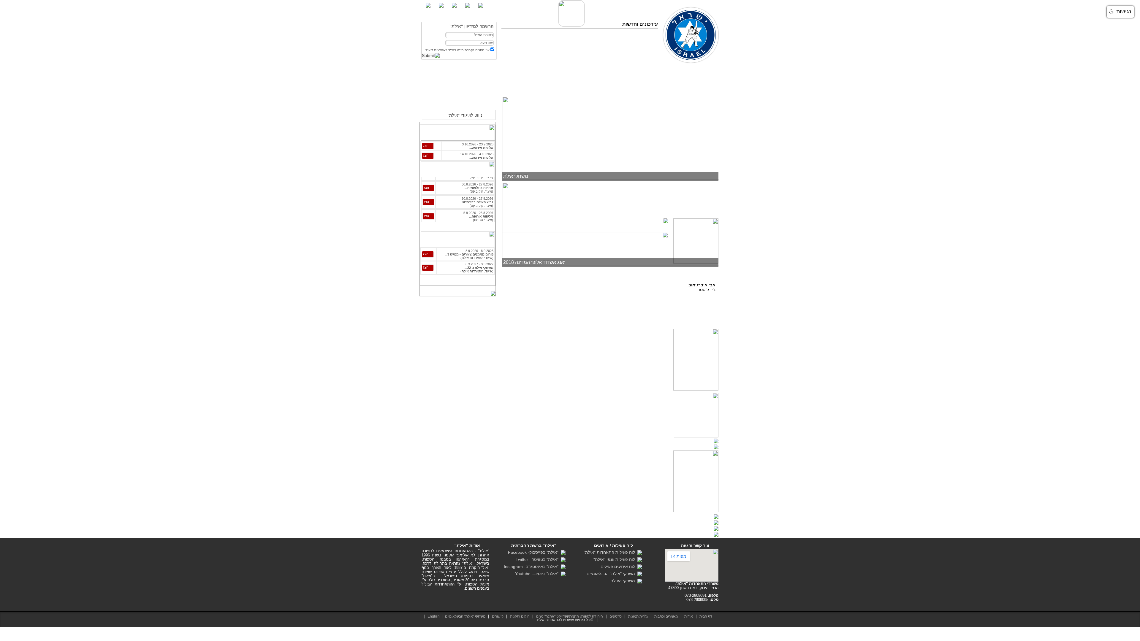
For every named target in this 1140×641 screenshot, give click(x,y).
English (434, 616)
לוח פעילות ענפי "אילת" (615, 559)
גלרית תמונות (638, 616)
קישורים (498, 616)
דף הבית (709, 86)
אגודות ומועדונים (557, 86)
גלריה (628, 86)
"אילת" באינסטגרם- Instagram (532, 566)
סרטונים (612, 86)
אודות (692, 86)
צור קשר (529, 86)
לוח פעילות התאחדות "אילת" (610, 552)
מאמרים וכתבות (669, 86)
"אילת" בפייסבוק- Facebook (534, 552)
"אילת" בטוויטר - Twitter (538, 559)
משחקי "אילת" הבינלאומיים (612, 573)
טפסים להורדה (588, 86)
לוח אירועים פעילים (619, 566)
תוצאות (645, 86)
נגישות (1123, 12)
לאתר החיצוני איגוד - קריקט (459, 101)
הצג (425, 145)
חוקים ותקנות (520, 616)
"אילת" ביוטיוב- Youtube (538, 573)
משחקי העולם (623, 580)
